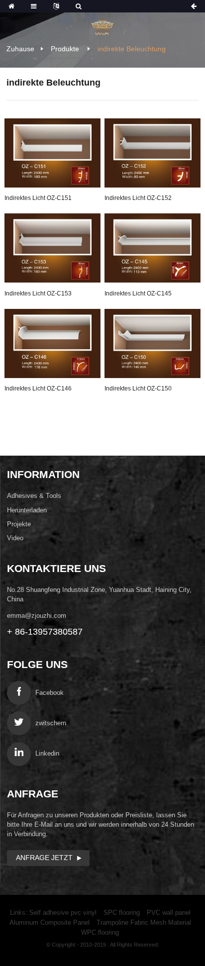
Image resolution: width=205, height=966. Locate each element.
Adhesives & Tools (34, 495)
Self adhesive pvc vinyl (63, 912)
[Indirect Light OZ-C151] (52, 153)
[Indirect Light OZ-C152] (152, 153)
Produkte (65, 49)
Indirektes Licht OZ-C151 (38, 197)
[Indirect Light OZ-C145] (152, 248)
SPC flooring (121, 912)
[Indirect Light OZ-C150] (152, 343)
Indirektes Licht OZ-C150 (138, 388)
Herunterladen (27, 510)
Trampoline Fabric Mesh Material (144, 922)
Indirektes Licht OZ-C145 (138, 293)
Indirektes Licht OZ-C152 (138, 197)
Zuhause (20, 49)
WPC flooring (100, 932)
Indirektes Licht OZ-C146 (38, 388)
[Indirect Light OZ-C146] (52, 343)
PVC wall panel (169, 912)
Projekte (19, 524)
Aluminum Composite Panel (49, 922)
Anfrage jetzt (44, 858)
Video (15, 538)
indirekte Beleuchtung (132, 49)
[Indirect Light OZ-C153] (52, 248)
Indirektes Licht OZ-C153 (38, 293)
